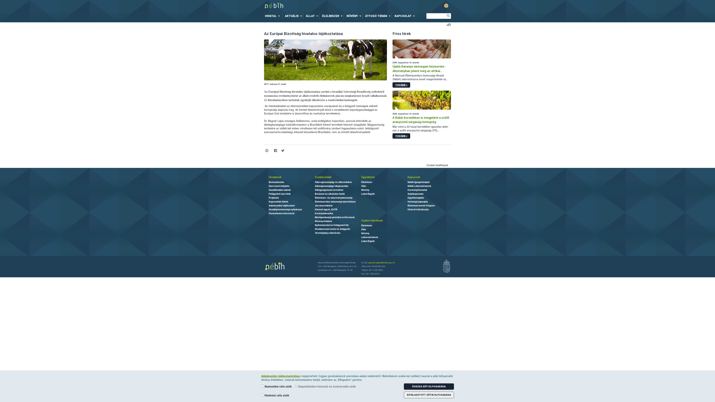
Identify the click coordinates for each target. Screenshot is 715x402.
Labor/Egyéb (368, 193)
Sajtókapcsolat (415, 193)
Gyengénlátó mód (446, 6)
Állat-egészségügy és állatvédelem (333, 182)
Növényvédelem (323, 221)
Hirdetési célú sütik (276, 395)
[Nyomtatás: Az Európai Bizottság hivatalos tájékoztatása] (267, 150)
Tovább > (401, 85)
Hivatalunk (275, 177)
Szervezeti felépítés (279, 186)
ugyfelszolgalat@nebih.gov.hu (381, 262)
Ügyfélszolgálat (416, 197)
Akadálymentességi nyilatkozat (285, 209)
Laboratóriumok (369, 237)
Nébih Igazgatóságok (419, 182)
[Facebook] (276, 150)
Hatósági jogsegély (418, 201)
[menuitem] (273, 16)
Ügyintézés (368, 177)
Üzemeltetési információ (282, 213)
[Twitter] (283, 150)
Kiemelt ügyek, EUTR (326, 209)
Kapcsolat (414, 177)
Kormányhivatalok (417, 190)
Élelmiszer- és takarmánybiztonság (333, 197)
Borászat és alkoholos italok (330, 193)
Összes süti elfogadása (429, 386)
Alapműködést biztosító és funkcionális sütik (326, 386)
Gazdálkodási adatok (280, 190)
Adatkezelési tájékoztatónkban (280, 376)
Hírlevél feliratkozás (418, 209)
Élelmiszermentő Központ (421, 205)
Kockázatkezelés (324, 213)
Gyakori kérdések (372, 220)
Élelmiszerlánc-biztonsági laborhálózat (335, 201)
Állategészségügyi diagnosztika (331, 186)
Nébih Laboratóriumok (419, 186)
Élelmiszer (366, 182)
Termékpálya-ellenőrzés (327, 232)
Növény (365, 190)
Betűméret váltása (448, 24)
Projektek (274, 197)
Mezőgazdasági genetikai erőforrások (335, 217)
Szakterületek (323, 177)
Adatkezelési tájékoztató (282, 205)
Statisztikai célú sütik (278, 386)
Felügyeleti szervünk (280, 193)
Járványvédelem (324, 205)
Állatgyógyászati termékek (329, 190)
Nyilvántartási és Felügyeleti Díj (331, 225)
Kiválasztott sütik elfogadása (429, 394)
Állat (363, 186)
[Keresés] (448, 16)
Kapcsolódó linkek (278, 201)
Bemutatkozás (276, 182)
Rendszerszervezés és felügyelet (332, 229)
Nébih (318, 6)
